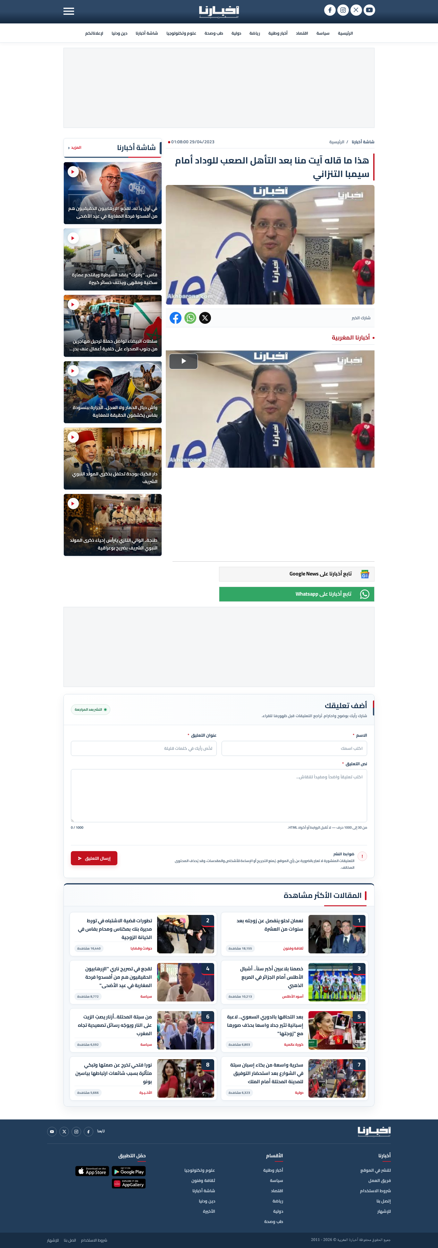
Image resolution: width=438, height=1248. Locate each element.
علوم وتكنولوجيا (181, 33)
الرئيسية (345, 33)
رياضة (254, 33)
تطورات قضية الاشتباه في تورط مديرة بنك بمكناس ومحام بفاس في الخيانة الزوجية (115, 929)
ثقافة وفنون (203, 1180)
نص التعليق (354, 764)
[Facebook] (88, 1131)
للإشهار (384, 1211)
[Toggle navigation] (68, 11)
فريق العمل (379, 1180)
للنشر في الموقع (375, 1170)
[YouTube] (52, 1131)
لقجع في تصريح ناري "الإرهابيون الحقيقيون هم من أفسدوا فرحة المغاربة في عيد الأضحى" (118, 977)
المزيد (74, 147)
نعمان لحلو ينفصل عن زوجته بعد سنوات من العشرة (270, 925)
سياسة (323, 33)
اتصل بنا (70, 1240)
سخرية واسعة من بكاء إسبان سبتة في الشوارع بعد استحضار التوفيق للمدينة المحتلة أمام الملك (266, 1073)
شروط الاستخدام (375, 1190)
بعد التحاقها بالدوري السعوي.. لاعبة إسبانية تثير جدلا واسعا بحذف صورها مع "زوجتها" (265, 1025)
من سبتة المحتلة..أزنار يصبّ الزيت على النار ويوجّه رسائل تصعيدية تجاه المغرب (115, 1025)
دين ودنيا (119, 33)
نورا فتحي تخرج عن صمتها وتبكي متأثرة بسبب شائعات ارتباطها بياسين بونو (113, 1073)
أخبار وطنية (278, 33)
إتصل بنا (383, 1201)
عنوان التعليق (202, 735)
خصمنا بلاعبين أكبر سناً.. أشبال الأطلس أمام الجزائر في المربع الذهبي (271, 977)
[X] (64, 1131)
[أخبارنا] (374, 1132)
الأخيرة (209, 1211)
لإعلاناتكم (94, 33)
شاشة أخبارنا (147, 33)
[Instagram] (76, 1131)
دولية (236, 33)
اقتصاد (302, 33)
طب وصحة (214, 33)
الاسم (360, 735)
